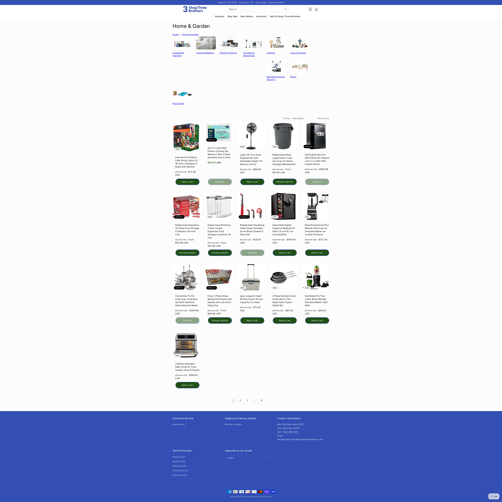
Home (176, 34)
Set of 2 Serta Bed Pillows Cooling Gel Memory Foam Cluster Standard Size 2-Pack (219, 153)
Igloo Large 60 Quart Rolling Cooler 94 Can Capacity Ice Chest (251, 299)
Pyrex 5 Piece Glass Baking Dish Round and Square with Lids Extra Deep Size (220, 301)
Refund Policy (179, 461)
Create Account (180, 475)
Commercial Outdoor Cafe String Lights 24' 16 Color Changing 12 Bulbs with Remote (186, 162)
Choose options (284, 182)
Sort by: (286, 118)
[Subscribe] (269, 458)
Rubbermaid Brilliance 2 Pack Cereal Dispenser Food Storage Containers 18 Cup (219, 231)
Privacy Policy (179, 457)
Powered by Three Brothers (262, 496)
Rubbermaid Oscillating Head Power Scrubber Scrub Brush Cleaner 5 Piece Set (252, 230)
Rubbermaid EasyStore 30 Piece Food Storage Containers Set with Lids (187, 230)
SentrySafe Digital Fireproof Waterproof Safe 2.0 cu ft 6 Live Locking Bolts (283, 230)
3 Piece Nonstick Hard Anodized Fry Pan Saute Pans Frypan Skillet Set (284, 301)
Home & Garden (190, 34)
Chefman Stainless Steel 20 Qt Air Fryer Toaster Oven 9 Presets (187, 366)
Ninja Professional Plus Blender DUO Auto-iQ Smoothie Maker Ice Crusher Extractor (317, 230)
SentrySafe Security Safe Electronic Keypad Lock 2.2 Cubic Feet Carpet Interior (317, 159)
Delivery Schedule (233, 424)
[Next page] (269, 400)
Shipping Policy (180, 466)
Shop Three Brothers (244, 496)
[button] (206, 16)
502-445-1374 (290, 432)
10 (262, 400)
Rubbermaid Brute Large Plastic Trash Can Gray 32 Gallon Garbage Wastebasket (283, 159)
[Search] (286, 9)
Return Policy (179, 424)
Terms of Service (180, 470)
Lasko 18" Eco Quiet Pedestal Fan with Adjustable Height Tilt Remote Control (251, 159)
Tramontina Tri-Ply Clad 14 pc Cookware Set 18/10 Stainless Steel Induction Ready (186, 301)
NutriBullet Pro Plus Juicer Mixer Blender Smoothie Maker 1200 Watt (316, 301)
